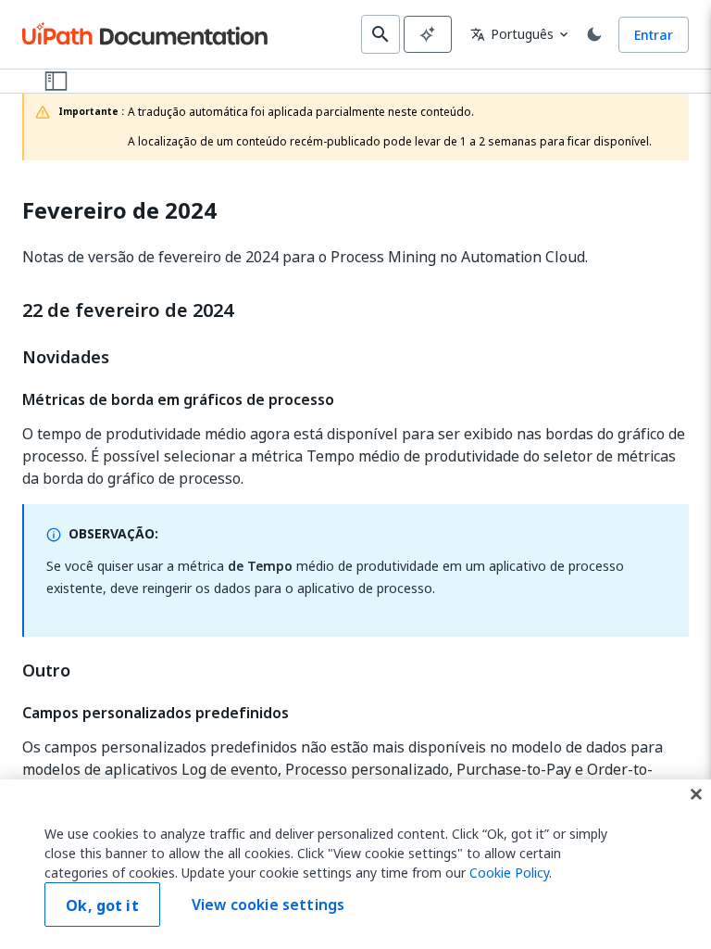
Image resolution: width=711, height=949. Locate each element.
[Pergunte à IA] (428, 34)
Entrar (653, 34)
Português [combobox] (512, 34)
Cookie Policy (509, 872)
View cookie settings (268, 904)
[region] (355, 864)
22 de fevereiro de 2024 (127, 310)
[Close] (696, 794)
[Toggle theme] (594, 34)
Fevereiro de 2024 (119, 210)
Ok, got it (102, 905)
